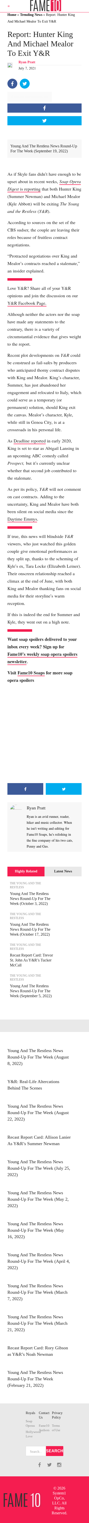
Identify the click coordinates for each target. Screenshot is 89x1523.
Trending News (31, 15)
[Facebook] (12, 83)
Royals (30, 1413)
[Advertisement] (44, 733)
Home (11, 15)
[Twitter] (24, 83)
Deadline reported (30, 441)
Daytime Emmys (22, 519)
